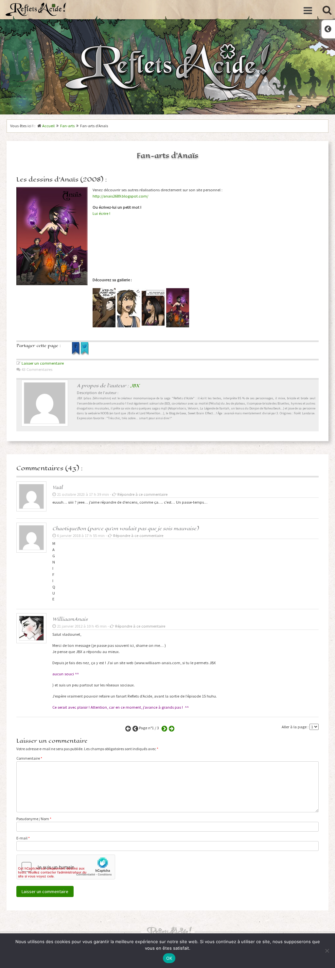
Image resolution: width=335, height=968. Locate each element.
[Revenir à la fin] (170, 727)
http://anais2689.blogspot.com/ (120, 196)
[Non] (327, 950)
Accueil (48, 125)
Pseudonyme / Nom (33, 818)
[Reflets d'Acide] (36, 9)
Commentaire (29, 758)
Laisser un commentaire (43, 363)
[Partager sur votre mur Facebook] (76, 353)
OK (169, 958)
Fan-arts (67, 125)
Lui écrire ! (101, 213)
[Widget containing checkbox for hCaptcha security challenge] (65, 867)
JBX (134, 385)
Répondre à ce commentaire (142, 494)
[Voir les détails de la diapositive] (104, 307)
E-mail (23, 838)
